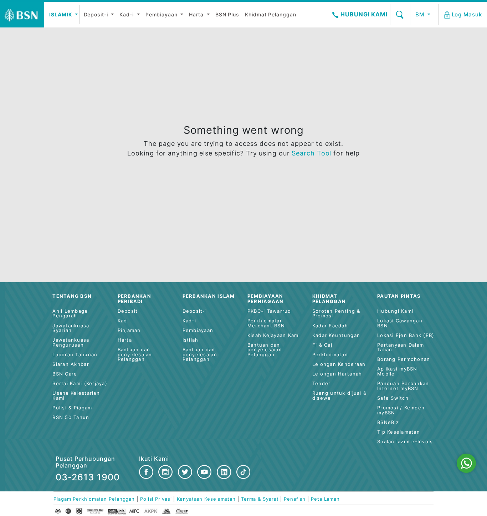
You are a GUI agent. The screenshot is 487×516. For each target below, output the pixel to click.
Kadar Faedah (330, 325)
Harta (197, 14)
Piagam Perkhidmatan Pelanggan (94, 499)
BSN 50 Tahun (70, 417)
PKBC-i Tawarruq (269, 311)
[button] (463, 14)
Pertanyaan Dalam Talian (400, 347)
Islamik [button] (61, 14)
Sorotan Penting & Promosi (336, 313)
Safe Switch (393, 398)
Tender (321, 383)
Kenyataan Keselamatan (206, 499)
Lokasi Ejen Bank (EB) (405, 335)
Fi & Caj (322, 345)
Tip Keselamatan (398, 432)
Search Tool (312, 153)
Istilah (191, 340)
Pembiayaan (162, 14)
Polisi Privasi (156, 499)
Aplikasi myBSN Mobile (397, 371)
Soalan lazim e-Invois (405, 441)
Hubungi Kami (363, 14)
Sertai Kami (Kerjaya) (79, 383)
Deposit (128, 311)
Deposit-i (97, 14)
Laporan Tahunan (74, 354)
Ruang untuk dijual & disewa (339, 395)
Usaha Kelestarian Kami (75, 395)
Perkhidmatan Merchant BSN (266, 323)
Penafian (295, 499)
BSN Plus (227, 14)
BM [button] (420, 14)
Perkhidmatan (330, 354)
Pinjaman (129, 330)
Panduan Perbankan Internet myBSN (403, 386)
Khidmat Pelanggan (270, 14)
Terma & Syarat (260, 499)
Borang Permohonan (403, 359)
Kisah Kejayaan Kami (273, 335)
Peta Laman (325, 499)
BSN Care (64, 374)
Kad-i (127, 14)
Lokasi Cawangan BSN (399, 323)
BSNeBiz (388, 422)
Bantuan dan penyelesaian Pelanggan (135, 354)
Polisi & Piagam (72, 407)
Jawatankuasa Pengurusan (70, 342)
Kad (122, 320)
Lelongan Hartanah (337, 374)
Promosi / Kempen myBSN (401, 410)
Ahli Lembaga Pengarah (69, 313)
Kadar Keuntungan (336, 335)
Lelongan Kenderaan (339, 364)
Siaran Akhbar (70, 364)
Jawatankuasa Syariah (70, 328)
